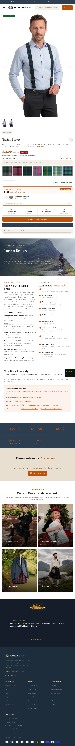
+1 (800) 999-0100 (10, 723)
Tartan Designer (32, 693)
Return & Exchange (56, 689)
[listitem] (4, 123)
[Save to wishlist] (71, 140)
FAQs (6, 693)
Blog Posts (7, 689)
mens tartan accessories (23, 401)
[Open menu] (4, 7)
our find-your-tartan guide (28, 405)
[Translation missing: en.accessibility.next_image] (70, 65)
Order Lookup (32, 689)
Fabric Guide (54, 701)
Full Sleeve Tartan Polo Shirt (29, 409)
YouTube (55, 405)
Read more (7, 268)
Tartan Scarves (26, 398)
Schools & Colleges (10, 686)
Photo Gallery (31, 697)
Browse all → (67, 158)
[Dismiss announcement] (72, 2)
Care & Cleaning (32, 705)
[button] (70, 373)
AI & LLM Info (9, 705)
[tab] (37, 115)
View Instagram (39, 473)
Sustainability (54, 697)
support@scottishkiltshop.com (13, 719)
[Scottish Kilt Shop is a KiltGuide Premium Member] (37, 606)
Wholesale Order (9, 701)
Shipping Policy (55, 693)
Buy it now (38, 225)
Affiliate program (32, 708)
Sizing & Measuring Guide (12, 697)
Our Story (53, 686)
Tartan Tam (37, 398)
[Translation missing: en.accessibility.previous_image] (5, 65)
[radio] (7, 171)
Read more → (41, 146)
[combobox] (37, 162)
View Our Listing (37, 640)
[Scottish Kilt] (20, 7)
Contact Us (54, 705)
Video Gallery (32, 701)
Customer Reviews (33, 686)
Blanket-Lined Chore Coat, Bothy (51, 409)
